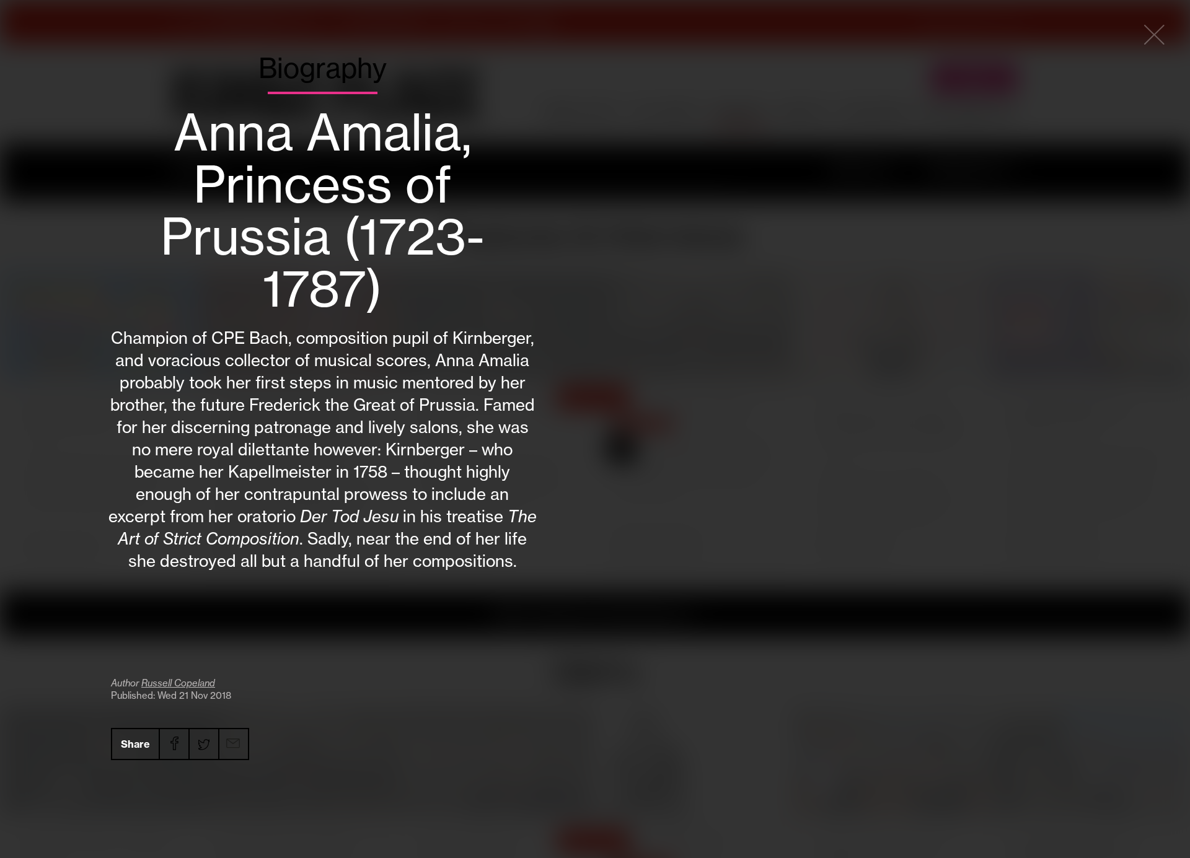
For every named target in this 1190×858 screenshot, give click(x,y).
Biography (322, 68)
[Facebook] (173, 744)
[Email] (233, 744)
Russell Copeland (178, 683)
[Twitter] (203, 744)
